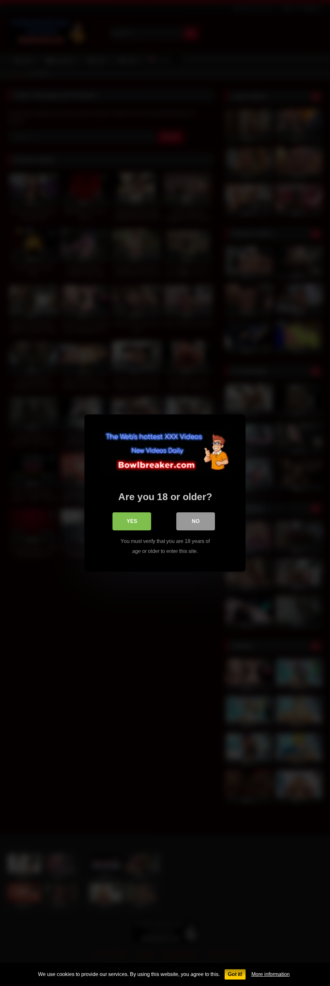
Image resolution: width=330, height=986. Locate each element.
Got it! (235, 974)
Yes (132, 521)
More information (270, 974)
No (195, 521)
